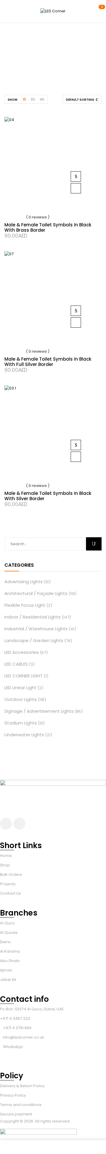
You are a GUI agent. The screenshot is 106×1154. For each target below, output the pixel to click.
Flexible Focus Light (24, 605)
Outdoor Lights (20, 699)
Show (12, 99)
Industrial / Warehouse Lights (36, 629)
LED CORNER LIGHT (23, 676)
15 (24, 99)
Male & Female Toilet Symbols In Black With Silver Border (47, 496)
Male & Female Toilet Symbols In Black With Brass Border (47, 227)
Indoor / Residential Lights (32, 617)
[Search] (94, 544)
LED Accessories (21, 652)
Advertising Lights (23, 581)
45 (41, 99)
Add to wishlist (76, 188)
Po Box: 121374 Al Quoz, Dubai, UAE (32, 1009)
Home (24, 61)
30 (33, 99)
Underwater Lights (24, 735)
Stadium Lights (20, 723)
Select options (76, 176)
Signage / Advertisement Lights (39, 711)
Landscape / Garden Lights (33, 640)
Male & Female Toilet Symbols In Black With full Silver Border (47, 361)
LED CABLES (16, 664)
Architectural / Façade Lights (35, 593)
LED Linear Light (20, 687)
